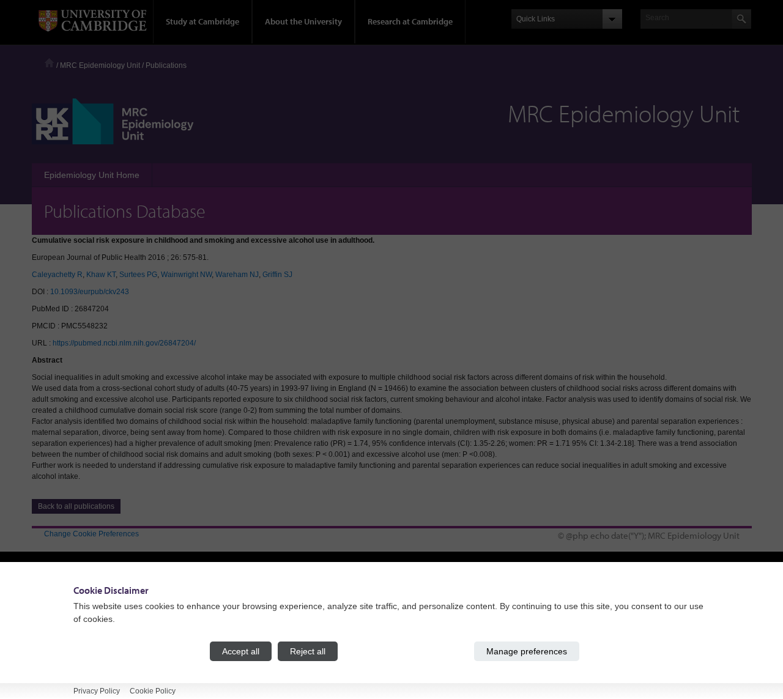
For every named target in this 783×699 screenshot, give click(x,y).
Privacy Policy (96, 691)
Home (49, 62)
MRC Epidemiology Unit (100, 65)
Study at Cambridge (202, 21)
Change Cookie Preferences (91, 534)
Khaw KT (101, 274)
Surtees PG (138, 274)
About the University (303, 21)
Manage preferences (526, 651)
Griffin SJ (277, 274)
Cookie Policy (153, 691)
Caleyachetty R (57, 274)
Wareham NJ (237, 274)
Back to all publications (76, 506)
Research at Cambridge (410, 21)
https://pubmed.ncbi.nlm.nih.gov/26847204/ (124, 343)
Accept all (240, 651)
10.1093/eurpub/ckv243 (89, 291)
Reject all (307, 651)
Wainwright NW (186, 274)
